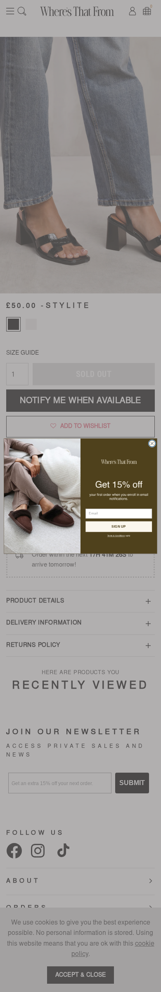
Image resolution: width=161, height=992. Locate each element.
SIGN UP (118, 526)
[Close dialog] (152, 443)
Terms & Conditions (116, 536)
